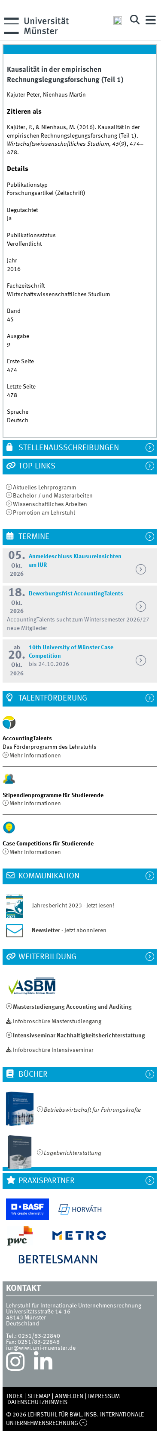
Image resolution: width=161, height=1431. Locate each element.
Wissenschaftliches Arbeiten (50, 504)
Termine (33, 537)
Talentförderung (52, 698)
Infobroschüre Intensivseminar (53, 1050)
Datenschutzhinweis (37, 1402)
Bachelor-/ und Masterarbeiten (53, 496)
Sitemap (38, 1396)
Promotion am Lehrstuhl (44, 513)
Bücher (32, 1074)
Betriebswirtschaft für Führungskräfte (92, 1110)
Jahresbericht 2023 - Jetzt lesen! (69, 906)
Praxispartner (46, 1181)
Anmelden (69, 1396)
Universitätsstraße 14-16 (38, 1312)
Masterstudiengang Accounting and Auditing (72, 1007)
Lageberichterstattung (72, 1153)
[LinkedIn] (43, 1364)
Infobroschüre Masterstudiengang (57, 1022)
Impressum (104, 1396)
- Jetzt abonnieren (69, 930)
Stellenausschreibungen (68, 448)
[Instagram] (15, 1364)
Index (15, 1396)
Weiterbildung (46, 957)
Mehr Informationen (35, 756)
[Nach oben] (83, 1423)
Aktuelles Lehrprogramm (44, 488)
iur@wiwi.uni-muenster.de (41, 1348)
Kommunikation (48, 876)
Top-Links (36, 466)
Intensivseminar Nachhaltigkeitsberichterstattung (79, 1036)
